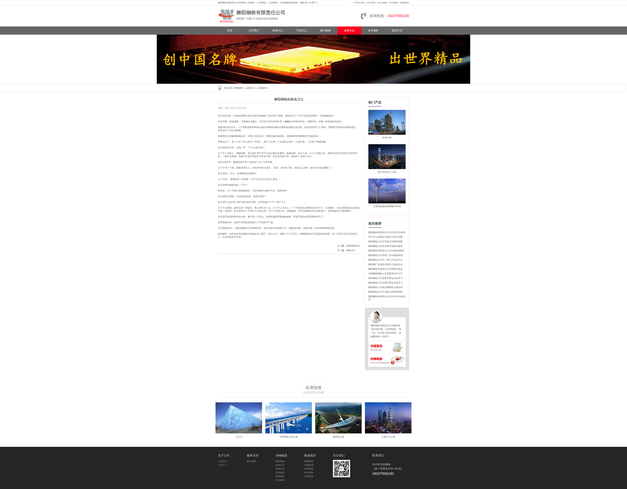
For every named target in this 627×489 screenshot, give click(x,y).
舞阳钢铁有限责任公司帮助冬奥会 (385, 269)
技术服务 (373, 30)
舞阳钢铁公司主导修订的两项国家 (385, 241)
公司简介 (254, 30)
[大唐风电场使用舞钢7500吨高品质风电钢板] (387, 191)
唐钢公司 (280, 465)
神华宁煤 (387, 137)
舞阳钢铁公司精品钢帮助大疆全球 (385, 287)
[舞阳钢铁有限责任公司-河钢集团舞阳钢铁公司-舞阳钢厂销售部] (226, 16)
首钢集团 (308, 465)
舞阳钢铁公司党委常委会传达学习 (385, 278)
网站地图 (251, 461)
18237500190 (398, 16)
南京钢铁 (308, 472)
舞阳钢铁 (238, 88)
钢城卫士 (350, 250)
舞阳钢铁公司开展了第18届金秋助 (385, 255)
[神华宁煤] (387, 122)
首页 (230, 30)
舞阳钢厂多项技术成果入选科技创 (385, 264)
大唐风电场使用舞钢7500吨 (387, 206)
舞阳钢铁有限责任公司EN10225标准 (386, 232)
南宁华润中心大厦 (387, 172)
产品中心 (301, 30)
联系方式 (397, 30)
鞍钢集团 (308, 461)
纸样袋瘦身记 (353, 245)
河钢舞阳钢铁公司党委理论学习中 (385, 273)
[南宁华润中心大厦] (387, 156)
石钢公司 (280, 468)
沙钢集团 (308, 476)
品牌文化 (349, 30)
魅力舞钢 (325, 30)
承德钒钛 (280, 472)
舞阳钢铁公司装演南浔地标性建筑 (385, 246)
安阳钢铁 (308, 468)
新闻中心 (278, 30)
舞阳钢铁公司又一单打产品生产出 (385, 259)
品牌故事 (262, 88)
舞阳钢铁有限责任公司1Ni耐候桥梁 (386, 250)
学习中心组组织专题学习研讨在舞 (385, 237)
